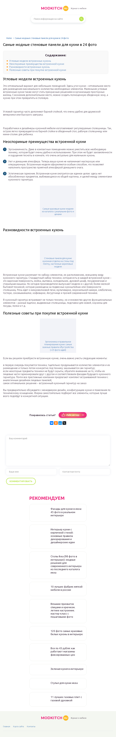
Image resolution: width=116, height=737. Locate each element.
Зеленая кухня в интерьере (67, 668)
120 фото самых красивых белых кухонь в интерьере (67, 633)
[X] (64, 423)
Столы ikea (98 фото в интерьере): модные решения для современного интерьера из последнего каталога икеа (66, 564)
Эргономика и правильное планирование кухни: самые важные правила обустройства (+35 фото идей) (58, 345)
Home (9, 38)
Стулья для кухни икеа (64, 682)
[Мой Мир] (60, 423)
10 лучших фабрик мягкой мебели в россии (66, 588)
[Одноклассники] (56, 423)
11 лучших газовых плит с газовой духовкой (66, 699)
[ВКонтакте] (51, 423)
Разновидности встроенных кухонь (29, 67)
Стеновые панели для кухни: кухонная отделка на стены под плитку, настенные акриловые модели (58, 262)
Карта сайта (18, 726)
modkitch (54, 8)
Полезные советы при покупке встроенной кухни (37, 70)
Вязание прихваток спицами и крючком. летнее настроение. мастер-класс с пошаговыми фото (63, 610)
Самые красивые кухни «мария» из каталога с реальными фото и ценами (58, 211)
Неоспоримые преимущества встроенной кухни (36, 64)
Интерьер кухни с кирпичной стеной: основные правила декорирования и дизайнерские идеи (63, 536)
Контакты (31, 726)
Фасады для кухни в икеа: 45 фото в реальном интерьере (66, 512)
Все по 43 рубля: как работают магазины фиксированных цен (63, 651)
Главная (6, 726)
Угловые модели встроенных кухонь (30, 60)
